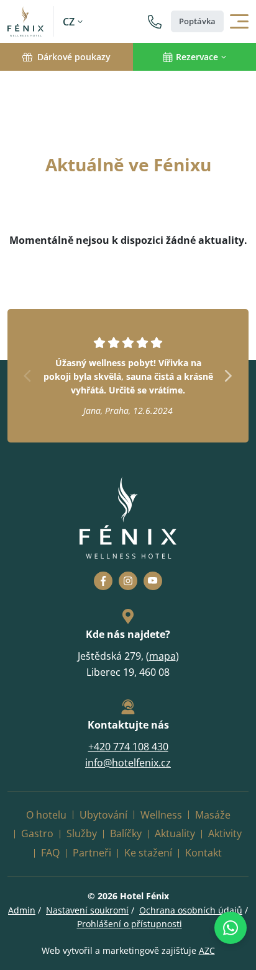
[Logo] (30, 21)
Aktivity (225, 833)
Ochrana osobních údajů (190, 910)
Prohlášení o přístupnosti (129, 924)
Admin (21, 910)
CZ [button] (69, 22)
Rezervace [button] (197, 57)
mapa (162, 656)
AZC (207, 950)
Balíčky (126, 833)
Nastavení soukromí (87, 910)
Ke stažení (148, 853)
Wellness (161, 815)
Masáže (213, 815)
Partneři (92, 853)
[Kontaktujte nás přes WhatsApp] (230, 928)
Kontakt (203, 853)
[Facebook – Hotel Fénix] (103, 581)
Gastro (37, 833)
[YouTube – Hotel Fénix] (153, 581)
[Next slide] (228, 376)
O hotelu (46, 815)
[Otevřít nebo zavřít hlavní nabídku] (239, 21)
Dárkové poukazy (74, 57)
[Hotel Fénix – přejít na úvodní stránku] (128, 518)
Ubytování (103, 815)
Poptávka (197, 21)
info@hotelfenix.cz (128, 763)
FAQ (50, 853)
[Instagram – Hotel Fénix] (128, 581)
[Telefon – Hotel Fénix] (155, 21)
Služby (81, 833)
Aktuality (175, 833)
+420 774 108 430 (128, 746)
